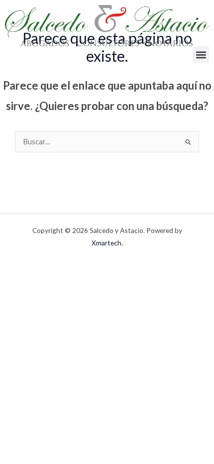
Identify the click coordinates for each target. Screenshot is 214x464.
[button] (201, 54)
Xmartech (106, 242)
